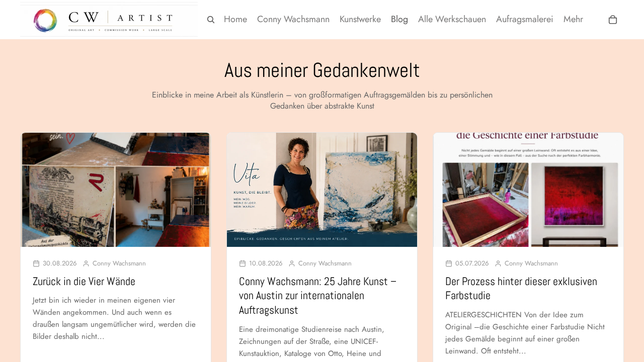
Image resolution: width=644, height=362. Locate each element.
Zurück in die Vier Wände (84, 281)
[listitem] (573, 19)
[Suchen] (211, 20)
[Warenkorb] (613, 20)
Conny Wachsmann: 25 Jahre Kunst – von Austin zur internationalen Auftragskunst (317, 295)
